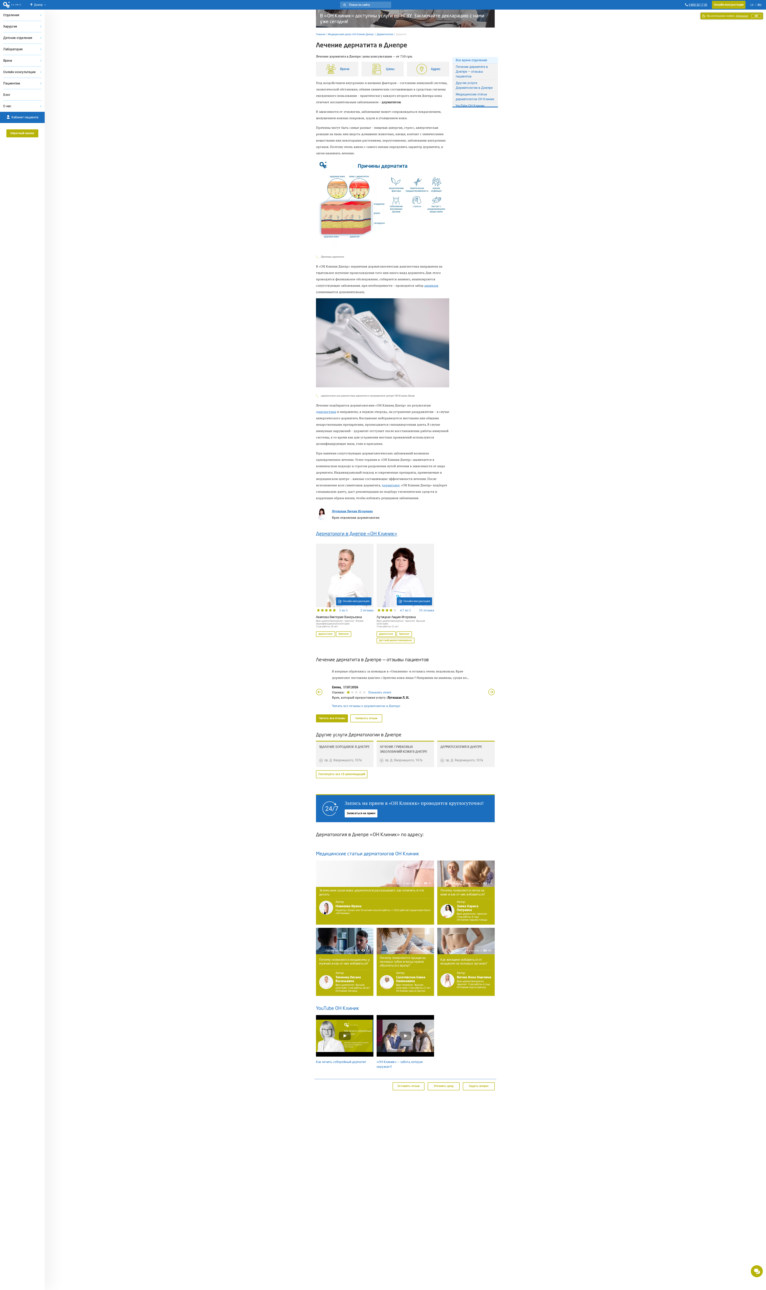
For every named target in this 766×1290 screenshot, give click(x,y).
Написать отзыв (366, 718)
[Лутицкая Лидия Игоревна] (405, 594)
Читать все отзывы (332, 718)
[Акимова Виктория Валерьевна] (344, 591)
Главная (320, 34)
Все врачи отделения (471, 60)
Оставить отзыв (409, 1086)
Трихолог (343, 634)
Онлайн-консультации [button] (728, 4)
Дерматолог (325, 634)
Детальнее (742, 16)
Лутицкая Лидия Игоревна (352, 511)
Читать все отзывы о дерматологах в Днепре (366, 706)
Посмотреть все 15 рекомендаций (341, 774)
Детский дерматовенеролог (395, 640)
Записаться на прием (361, 813)
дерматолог (391, 485)
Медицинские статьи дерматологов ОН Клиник (475, 96)
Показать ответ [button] (379, 692)
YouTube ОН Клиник (470, 106)
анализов (431, 285)
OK (756, 16)
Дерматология (385, 34)
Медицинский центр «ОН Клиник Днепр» (351, 34)
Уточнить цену (444, 1086)
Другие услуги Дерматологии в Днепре (474, 85)
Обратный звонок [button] (22, 133)
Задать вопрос (479, 1086)
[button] (365, 5)
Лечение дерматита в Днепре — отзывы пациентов (472, 71)
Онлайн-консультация (356, 601)
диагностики (326, 412)
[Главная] (12, 5)
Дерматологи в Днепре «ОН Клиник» (356, 534)
